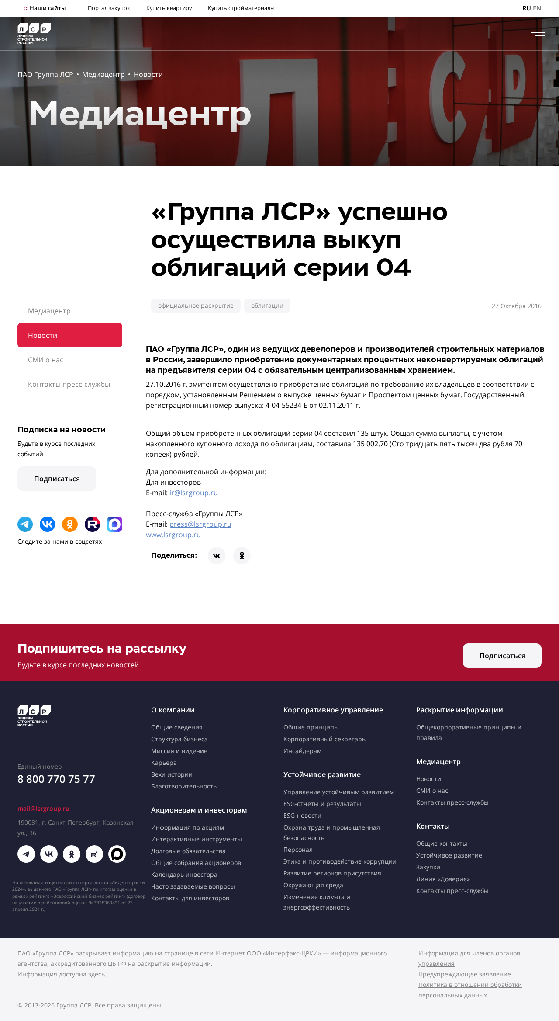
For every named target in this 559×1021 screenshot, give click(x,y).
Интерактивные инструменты (196, 839)
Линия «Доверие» (443, 879)
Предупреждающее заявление (464, 974)
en (537, 8)
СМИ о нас (45, 360)
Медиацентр (103, 74)
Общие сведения (177, 727)
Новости (148, 74)
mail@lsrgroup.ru (43, 808)
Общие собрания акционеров (196, 862)
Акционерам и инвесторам (199, 810)
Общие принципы (311, 727)
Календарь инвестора (184, 874)
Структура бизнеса (179, 739)
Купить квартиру (169, 8)
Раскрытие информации (459, 710)
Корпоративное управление (333, 710)
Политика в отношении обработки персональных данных (470, 989)
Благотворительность (184, 786)
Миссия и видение (179, 751)
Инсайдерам (302, 751)
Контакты (433, 826)
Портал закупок (109, 8)
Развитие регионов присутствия (332, 873)
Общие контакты (441, 843)
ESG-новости (302, 815)
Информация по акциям (187, 827)
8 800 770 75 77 (56, 778)
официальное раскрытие (196, 305)
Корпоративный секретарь (324, 739)
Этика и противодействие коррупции (340, 861)
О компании (173, 710)
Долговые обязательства (188, 851)
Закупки (428, 867)
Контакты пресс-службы (69, 384)
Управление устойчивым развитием (338, 792)
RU (526, 8)
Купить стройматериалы (241, 8)
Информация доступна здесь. (62, 974)
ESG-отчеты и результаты (322, 803)
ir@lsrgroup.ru (193, 492)
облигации (267, 305)
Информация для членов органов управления (469, 958)
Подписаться (57, 478)
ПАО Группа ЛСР (45, 74)
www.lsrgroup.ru (173, 534)
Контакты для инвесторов (190, 898)
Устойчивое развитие (322, 774)
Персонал (298, 849)
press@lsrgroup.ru (200, 524)
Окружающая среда (313, 885)
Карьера (164, 762)
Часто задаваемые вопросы (193, 886)
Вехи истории (172, 774)
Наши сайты (48, 8)
